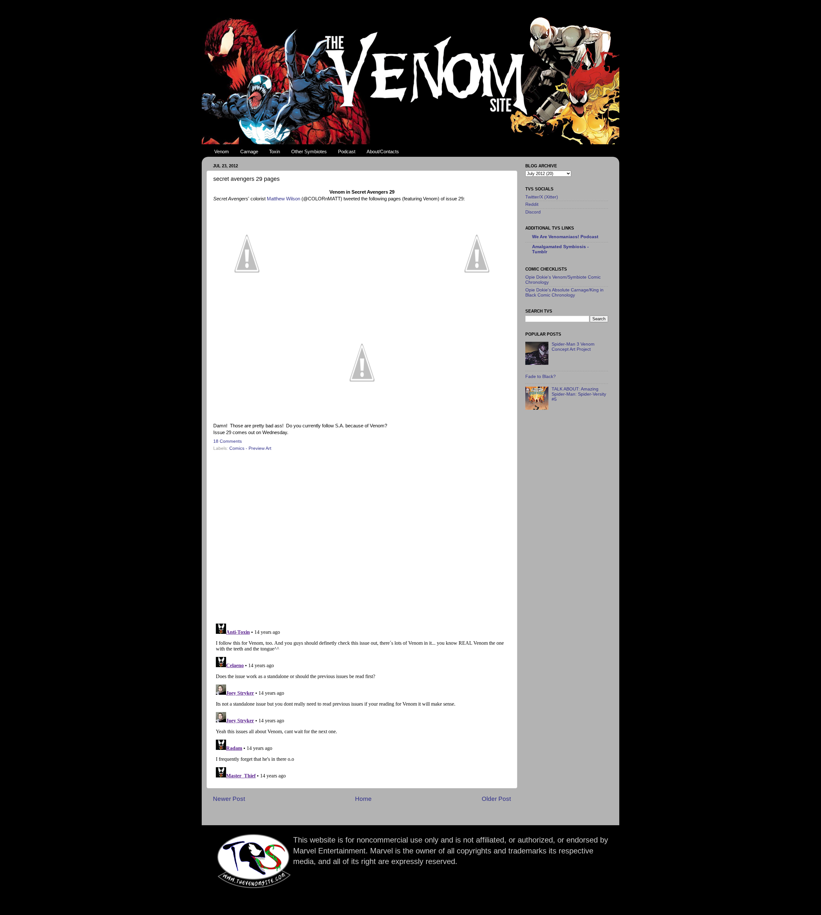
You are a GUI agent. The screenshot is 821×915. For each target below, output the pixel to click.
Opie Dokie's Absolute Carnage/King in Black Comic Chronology (564, 293)
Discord (533, 212)
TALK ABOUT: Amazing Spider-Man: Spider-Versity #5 (579, 394)
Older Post (496, 798)
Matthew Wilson (283, 198)
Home (363, 798)
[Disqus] (362, 535)
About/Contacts (383, 151)
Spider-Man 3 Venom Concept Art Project (573, 347)
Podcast (346, 151)
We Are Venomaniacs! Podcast (565, 236)
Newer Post (229, 798)
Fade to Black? (540, 376)
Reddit (531, 204)
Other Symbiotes (309, 151)
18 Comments (227, 441)
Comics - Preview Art (250, 448)
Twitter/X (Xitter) (541, 197)
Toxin (274, 151)
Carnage (249, 151)
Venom (221, 151)
